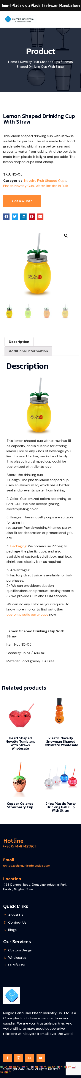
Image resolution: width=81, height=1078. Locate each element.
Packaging (18, 546)
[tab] (19, 342)
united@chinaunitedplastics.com (26, 866)
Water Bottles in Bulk (51, 186)
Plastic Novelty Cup (18, 186)
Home (12, 62)
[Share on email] (40, 216)
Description (19, 341)
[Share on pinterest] (32, 216)
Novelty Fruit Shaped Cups (40, 62)
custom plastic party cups (27, 614)
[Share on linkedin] (23, 216)
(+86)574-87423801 (19, 846)
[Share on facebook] (6, 216)
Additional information (28, 351)
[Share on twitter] (15, 216)
